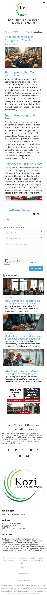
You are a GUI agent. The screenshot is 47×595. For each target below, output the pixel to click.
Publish (37, 268)
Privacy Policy (23, 580)
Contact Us (23, 567)
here (40, 593)
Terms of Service (23, 574)
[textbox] (23, 21)
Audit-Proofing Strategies (20, 210)
